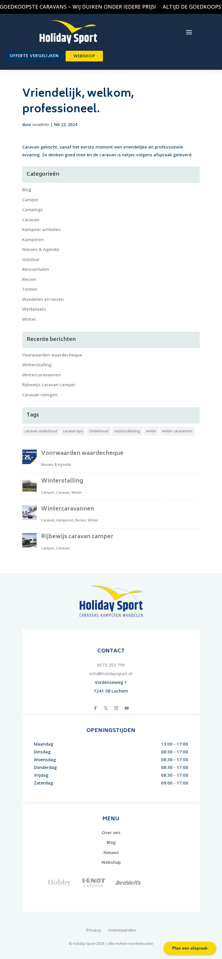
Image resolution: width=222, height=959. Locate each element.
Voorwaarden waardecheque (52, 355)
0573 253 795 (111, 665)
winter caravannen (177, 431)
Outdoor (31, 259)
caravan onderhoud (41, 431)
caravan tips (73, 431)
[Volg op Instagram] (116, 708)
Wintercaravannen (41, 375)
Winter (29, 319)
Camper (30, 199)
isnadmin (40, 124)
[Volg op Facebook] (95, 708)
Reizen (29, 279)
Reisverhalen (35, 269)
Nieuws (111, 852)
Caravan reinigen (40, 394)
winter (151, 431)
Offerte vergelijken (34, 56)
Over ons (111, 832)
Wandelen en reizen (43, 299)
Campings (32, 209)
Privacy (93, 930)
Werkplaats (34, 309)
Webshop (111, 862)
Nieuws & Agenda (40, 249)
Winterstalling (36, 364)
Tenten (29, 289)
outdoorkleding (127, 431)
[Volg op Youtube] (127, 708)
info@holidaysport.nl (110, 673)
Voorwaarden (122, 930)
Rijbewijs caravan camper (48, 384)
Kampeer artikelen (41, 229)
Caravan (30, 219)
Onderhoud (98, 431)
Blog (26, 189)
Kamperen (33, 239)
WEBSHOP (84, 56)
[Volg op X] (106, 708)
